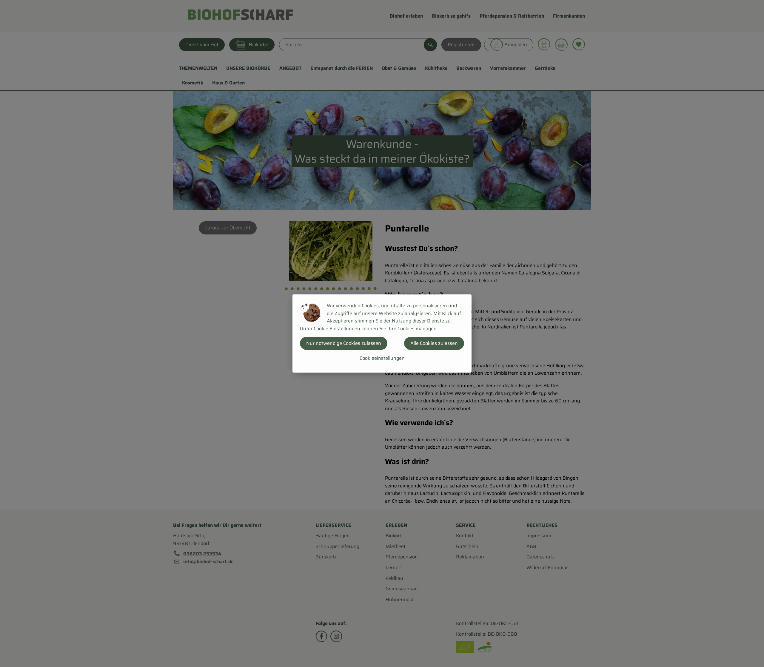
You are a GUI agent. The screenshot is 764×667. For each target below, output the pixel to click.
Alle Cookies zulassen (434, 343)
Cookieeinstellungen (382, 358)
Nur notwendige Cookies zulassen (343, 343)
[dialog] (382, 333)
